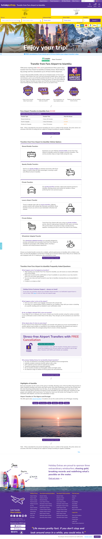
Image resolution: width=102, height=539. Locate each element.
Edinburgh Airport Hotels (62, 515)
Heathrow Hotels (60, 498)
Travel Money (33, 511)
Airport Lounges (33, 499)
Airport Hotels (33, 498)
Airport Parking (33, 496)
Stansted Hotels (60, 499)
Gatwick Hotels (60, 496)
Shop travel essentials (77, 509)
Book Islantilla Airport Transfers (51, 133)
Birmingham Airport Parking (46, 505)
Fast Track (32, 515)
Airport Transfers (33, 507)
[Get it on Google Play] (17, 529)
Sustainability (75, 501)
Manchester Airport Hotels (62, 503)
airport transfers (36, 399)
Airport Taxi (32, 513)
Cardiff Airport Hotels (61, 507)
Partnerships (75, 505)
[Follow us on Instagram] (17, 516)
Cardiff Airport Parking (45, 507)
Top (79, 452)
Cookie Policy (75, 517)
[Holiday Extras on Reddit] (26, 516)
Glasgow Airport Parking (45, 511)
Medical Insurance (34, 503)
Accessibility (74, 503)
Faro (49, 403)
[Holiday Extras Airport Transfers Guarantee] (28, 91)
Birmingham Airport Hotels (62, 505)
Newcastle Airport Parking (45, 517)
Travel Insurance (33, 501)
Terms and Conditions (76, 515)
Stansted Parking (43, 499)
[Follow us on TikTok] (20, 516)
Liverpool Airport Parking (45, 509)
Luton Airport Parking (44, 501)
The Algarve (43, 403)
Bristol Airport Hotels (61, 513)
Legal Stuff (74, 521)
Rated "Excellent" (57, 59)
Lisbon (61, 403)
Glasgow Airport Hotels (62, 511)
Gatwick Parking (43, 496)
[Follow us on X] (14, 516)
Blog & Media (75, 507)
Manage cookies (88, 536)
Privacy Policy (75, 519)
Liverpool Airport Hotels (62, 509)
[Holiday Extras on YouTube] (23, 516)
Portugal (35, 403)
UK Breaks (32, 517)
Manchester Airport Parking (46, 503)
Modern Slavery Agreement (78, 523)
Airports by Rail (33, 509)
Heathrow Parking (44, 498)
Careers (73, 498)
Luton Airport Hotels (61, 501)
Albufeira (54, 403)
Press (73, 499)
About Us (74, 496)
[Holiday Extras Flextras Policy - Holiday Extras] (58, 91)
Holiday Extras (8, 5)
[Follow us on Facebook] (11, 516)
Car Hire (32, 505)
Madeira (67, 403)
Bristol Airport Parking (44, 513)
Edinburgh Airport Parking (45, 515)
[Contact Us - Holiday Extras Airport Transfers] (43, 91)
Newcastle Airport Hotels (62, 517)
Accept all (97, 536)
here (35, 293)
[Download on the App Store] (17, 526)
